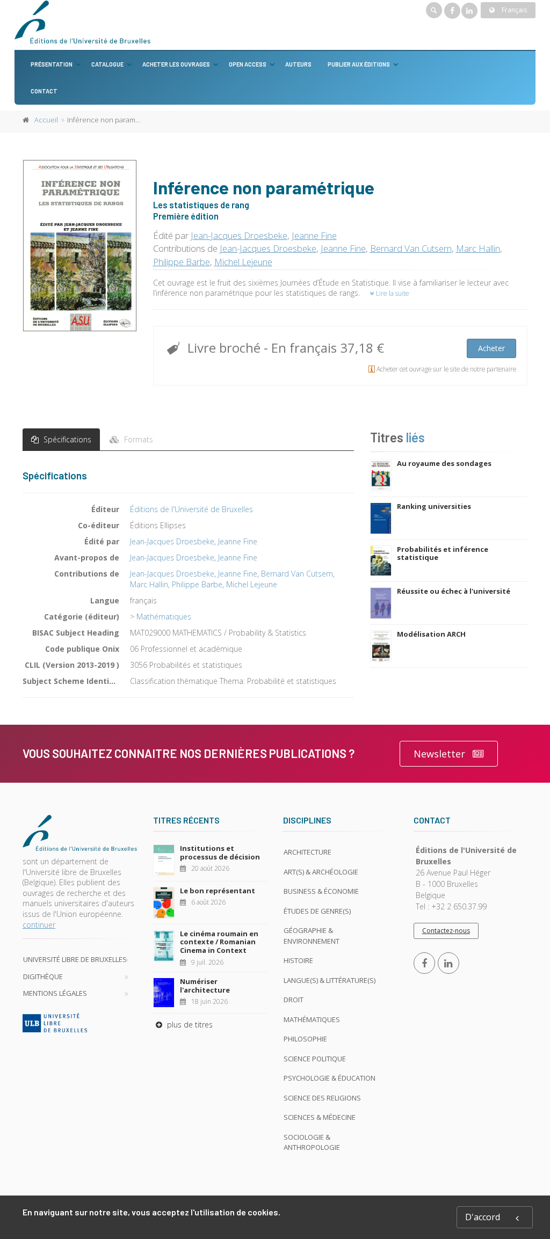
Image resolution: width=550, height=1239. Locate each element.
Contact (44, 91)
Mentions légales (55, 993)
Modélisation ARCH (431, 634)
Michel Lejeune (243, 262)
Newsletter (439, 753)
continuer (39, 925)
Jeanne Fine (314, 235)
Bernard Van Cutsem (411, 248)
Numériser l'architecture (205, 985)
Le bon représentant (217, 890)
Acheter (491, 348)
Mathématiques (163, 616)
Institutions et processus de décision (220, 852)
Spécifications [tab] (66, 439)
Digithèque (43, 976)
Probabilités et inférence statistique (442, 553)
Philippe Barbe (181, 262)
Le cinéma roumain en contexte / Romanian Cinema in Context (219, 942)
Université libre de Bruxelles (75, 959)
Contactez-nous (446, 930)
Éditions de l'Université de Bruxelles (191, 509)
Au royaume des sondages (444, 463)
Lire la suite (391, 293)
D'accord (482, 1217)
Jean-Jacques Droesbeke (239, 235)
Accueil (46, 120)
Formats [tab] (137, 439)
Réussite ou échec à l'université (453, 591)
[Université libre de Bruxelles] (80, 1022)
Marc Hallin (478, 248)
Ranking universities (434, 506)
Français (513, 9)
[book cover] (80, 245)
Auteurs (298, 64)
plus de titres (189, 1024)
